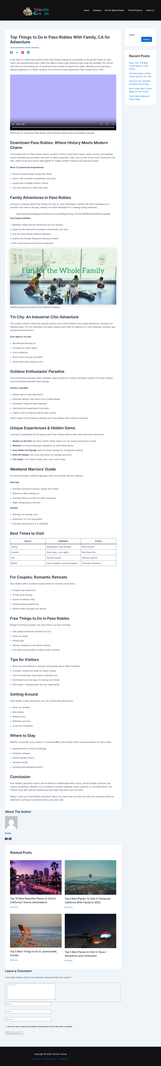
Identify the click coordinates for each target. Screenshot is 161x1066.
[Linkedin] (28, 52)
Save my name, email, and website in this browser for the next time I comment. (40, 1026)
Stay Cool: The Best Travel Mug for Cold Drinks (138, 66)
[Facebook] (11, 52)
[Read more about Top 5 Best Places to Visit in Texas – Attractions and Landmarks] (90, 930)
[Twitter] (17, 52)
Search (132, 35)
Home (28, 48)
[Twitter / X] (8, 839)
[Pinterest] (22, 52)
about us (36, 1058)
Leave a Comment (17, 48)
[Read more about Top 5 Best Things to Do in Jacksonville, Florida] (36, 930)
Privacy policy (49, 1058)
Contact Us (63, 1058)
